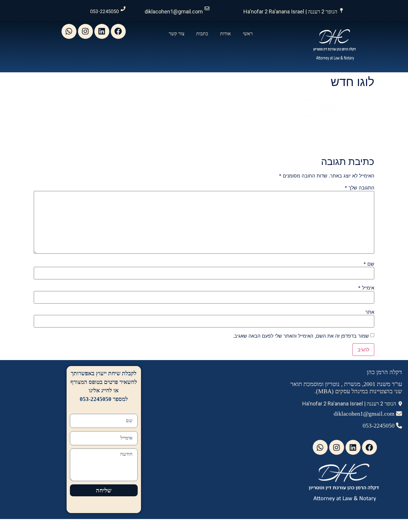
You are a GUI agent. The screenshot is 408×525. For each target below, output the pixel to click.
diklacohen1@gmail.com (174, 11)
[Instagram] (85, 31)
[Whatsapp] (69, 31)
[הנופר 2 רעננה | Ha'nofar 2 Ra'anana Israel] (341, 10)
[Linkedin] (101, 31)
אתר (369, 312)
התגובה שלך (359, 187)
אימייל (366, 287)
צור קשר (176, 33)
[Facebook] (118, 31)
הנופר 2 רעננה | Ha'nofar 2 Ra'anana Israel (290, 11)
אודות (225, 33)
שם (368, 263)
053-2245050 (104, 11)
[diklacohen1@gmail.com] (207, 8)
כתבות (202, 33)
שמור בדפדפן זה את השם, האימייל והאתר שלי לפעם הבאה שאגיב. (301, 335)
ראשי (248, 33)
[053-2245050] (123, 8)
